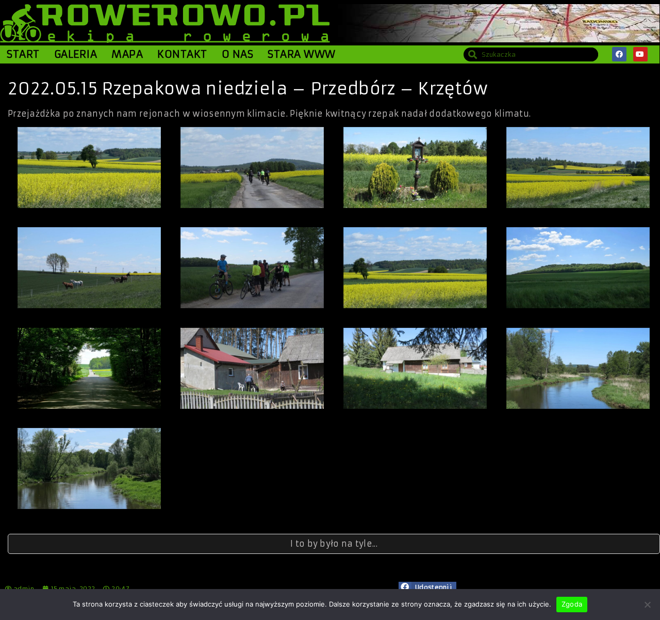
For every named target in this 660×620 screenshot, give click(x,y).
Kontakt (182, 53)
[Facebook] (619, 54)
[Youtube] (640, 54)
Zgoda (572, 604)
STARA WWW (302, 53)
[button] (427, 588)
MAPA (127, 53)
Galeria (75, 53)
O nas (238, 53)
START (23, 53)
